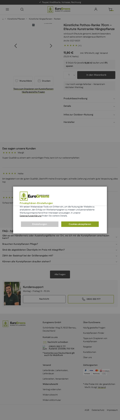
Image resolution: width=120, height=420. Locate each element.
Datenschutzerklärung (30, 215)
